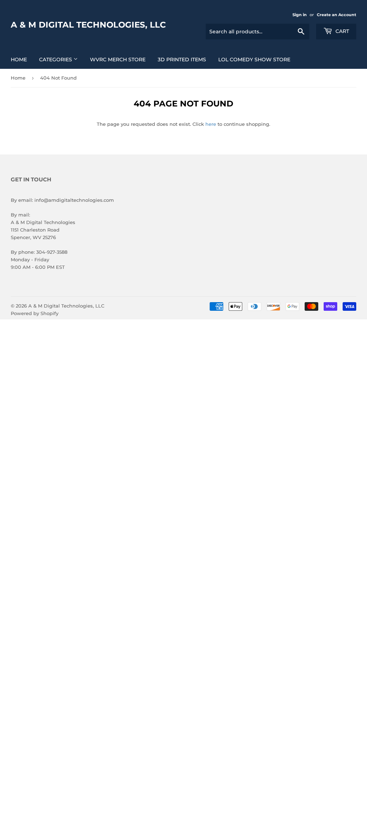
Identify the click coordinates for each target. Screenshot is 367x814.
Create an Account (336, 14)
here (210, 124)
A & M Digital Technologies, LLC (88, 25)
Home (19, 59)
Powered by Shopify (34, 313)
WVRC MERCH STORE (118, 59)
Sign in (299, 14)
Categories (56, 59)
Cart (341, 31)
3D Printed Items (182, 59)
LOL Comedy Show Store (254, 59)
